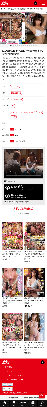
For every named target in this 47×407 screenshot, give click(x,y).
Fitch (12, 106)
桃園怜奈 (27, 353)
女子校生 (24, 112)
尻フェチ (14, 112)
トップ (3, 9)
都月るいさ (28, 306)
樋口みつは (15, 86)
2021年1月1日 (16, 93)
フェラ (39, 112)
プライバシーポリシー (14, 379)
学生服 (13, 117)
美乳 (32, 112)
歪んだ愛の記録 (16, 99)
